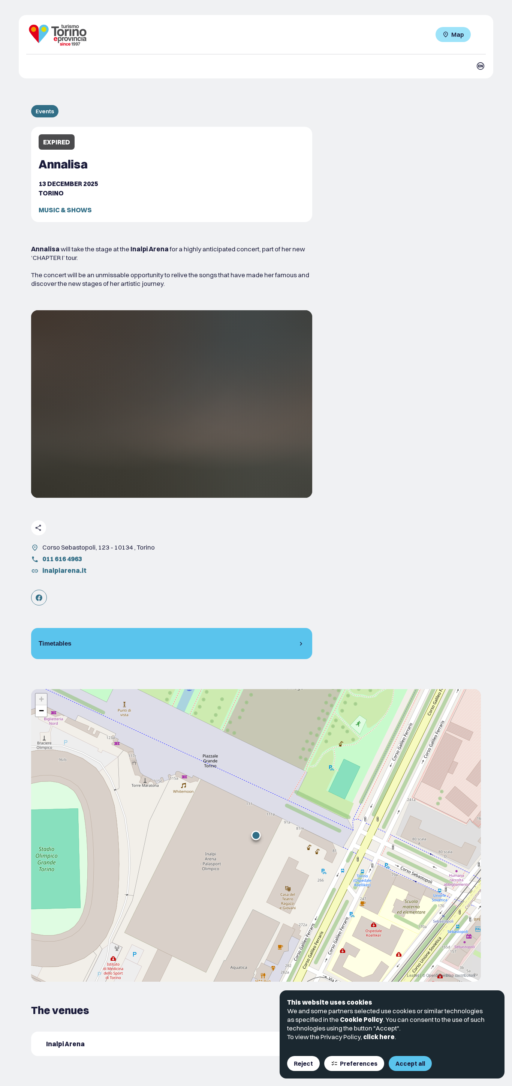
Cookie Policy (361, 1019)
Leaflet (413, 975)
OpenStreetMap (440, 975)
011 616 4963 (62, 559)
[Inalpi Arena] (171, 1044)
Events (45, 111)
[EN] (480, 66)
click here (379, 1037)
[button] (256, 835)
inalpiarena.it (64, 570)
